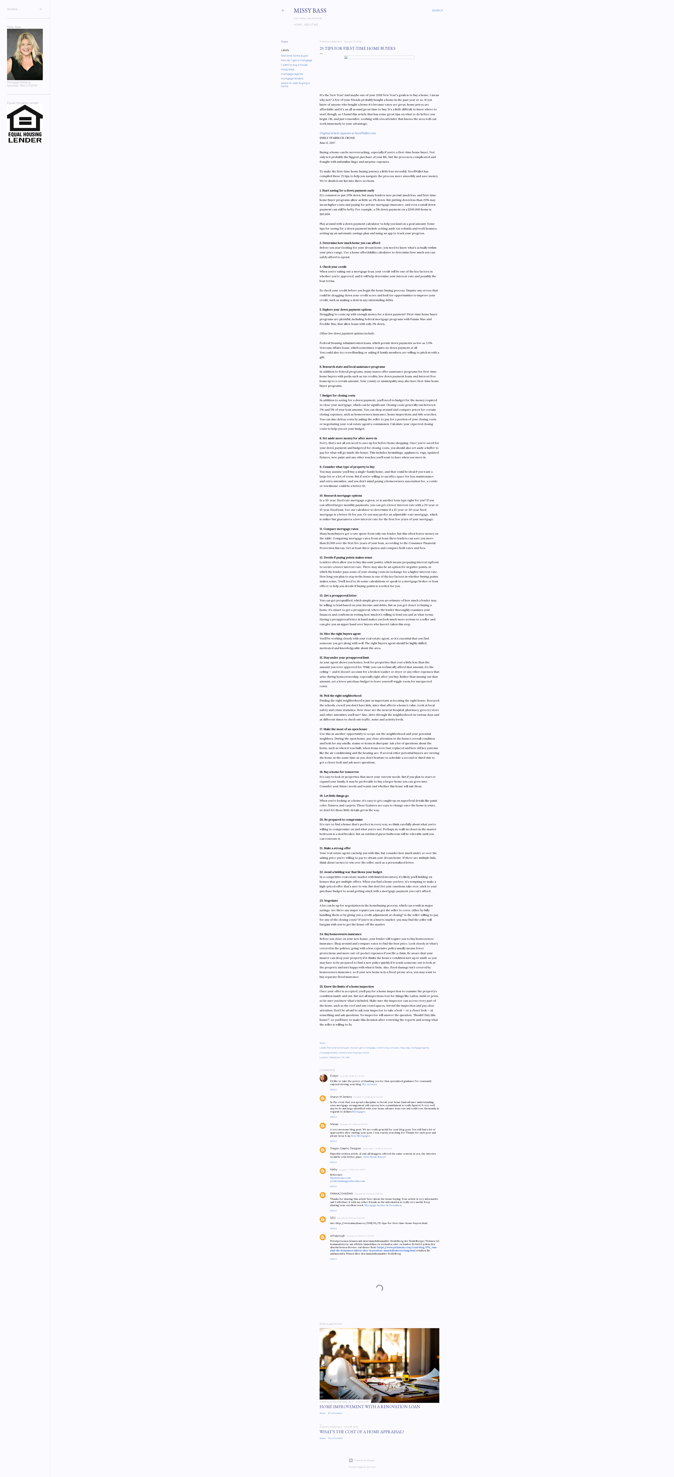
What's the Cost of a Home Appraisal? (362, 1431)
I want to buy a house (294, 64)
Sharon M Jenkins (341, 1096)
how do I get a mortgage (296, 60)
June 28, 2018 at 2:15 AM (352, 1076)
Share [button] (284, 41)
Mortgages (358, 1111)
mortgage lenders (292, 78)
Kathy (333, 1169)
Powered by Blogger (364, 1460)
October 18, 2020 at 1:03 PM (368, 1193)
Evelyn (334, 1075)
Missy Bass (310, 10)
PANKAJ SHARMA (341, 1193)
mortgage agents (292, 74)
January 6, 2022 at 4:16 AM (360, 1236)
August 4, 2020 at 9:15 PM (352, 1169)
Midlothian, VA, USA (339, 1057)
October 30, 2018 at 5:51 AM (354, 1124)
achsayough (337, 1235)
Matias (334, 1124)
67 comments (335, 1413)
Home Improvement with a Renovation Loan (370, 1406)
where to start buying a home (354, 1052)
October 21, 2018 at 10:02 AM (368, 1097)
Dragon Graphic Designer (345, 1148)
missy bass (287, 69)
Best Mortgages (360, 1135)
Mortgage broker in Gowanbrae (383, 1205)
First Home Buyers (375, 1156)
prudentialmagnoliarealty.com (347, 1181)
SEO (333, 1217)
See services (369, 1084)
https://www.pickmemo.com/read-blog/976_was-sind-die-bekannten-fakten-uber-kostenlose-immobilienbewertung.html (383, 1249)
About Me (311, 24)
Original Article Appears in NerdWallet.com (348, 133)
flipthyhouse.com (340, 1177)
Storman (371, 1467)
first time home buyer (294, 55)
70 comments (335, 1438)
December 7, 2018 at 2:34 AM (377, 1148)
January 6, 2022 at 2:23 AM (351, 1218)
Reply (333, 1089)
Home (298, 24)
